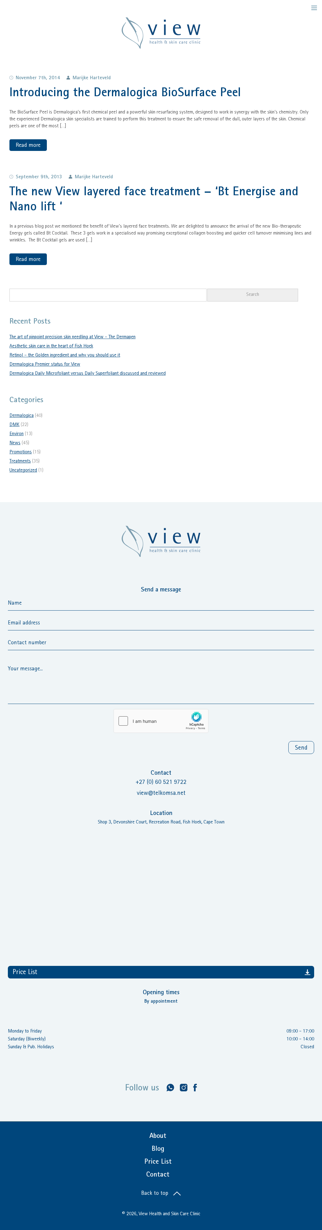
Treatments (20, 461)
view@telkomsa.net (161, 793)
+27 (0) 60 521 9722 (161, 782)
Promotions (20, 452)
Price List (25, 972)
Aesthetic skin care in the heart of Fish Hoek (51, 346)
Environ (16, 434)
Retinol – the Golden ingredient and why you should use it (64, 355)
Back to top (155, 1194)
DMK (14, 425)
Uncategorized (23, 470)
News (14, 443)
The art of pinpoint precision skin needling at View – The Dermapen (72, 337)
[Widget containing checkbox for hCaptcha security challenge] (161, 721)
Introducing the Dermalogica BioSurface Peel (125, 93)
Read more (28, 146)
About (157, 1136)
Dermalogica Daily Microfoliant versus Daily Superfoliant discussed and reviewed (87, 373)
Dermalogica (21, 415)
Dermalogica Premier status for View (44, 364)
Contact (157, 1175)
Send (301, 748)
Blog (158, 1149)
